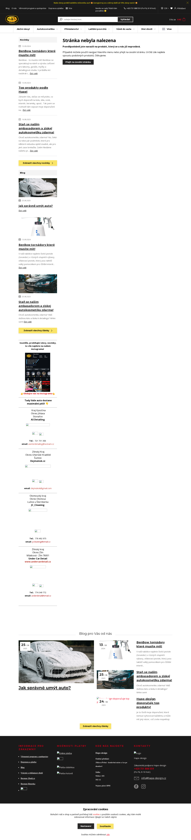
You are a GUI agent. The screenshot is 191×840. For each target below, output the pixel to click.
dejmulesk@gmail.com (41, 488)
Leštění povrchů (97, 29)
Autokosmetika (46, 29)
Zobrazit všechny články (36, 330)
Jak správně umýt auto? (36, 206)
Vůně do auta (123, 29)
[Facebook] (137, 787)
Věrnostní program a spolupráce (32, 8)
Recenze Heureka (28, 784)
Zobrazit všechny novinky (36, 163)
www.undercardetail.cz (38, 561)
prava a (27, 762)
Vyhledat (125, 19)
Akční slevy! (23, 29)
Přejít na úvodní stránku (78, 62)
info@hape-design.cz (153, 778)
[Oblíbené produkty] (171, 8)
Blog (7, 8)
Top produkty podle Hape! (33, 89)
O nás (14, 8)
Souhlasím (105, 826)
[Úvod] (22, 19)
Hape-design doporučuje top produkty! (147, 703)
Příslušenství (71, 29)
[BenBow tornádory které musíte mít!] (38, 227)
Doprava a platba (56, 8)
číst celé (34, 73)
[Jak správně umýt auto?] (38, 188)
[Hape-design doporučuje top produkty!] (115, 706)
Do (22, 762)
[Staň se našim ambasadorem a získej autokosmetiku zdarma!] (38, 284)
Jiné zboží (146, 29)
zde (108, 834)
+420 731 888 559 (134, 8)
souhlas (96, 814)
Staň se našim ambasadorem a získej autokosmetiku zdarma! (36, 128)
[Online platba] (64, 752)
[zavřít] (187, 2)
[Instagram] (144, 787)
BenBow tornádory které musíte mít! (37, 53)
